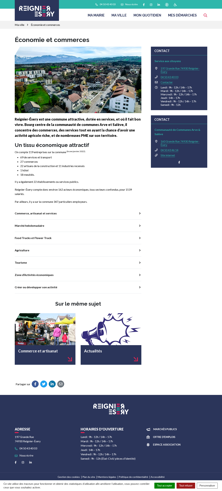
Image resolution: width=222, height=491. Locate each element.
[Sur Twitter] (43, 384)
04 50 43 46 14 (169, 150)
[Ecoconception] (167, 4)
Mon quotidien (147, 15)
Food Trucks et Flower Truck (33, 238)
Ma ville (119, 15)
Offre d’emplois (164, 436)
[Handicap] (175, 4)
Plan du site (88, 476)
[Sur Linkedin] (52, 384)
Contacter (167, 82)
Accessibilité (158, 476)
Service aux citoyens (168, 61)
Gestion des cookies (69, 476)
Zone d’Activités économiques (34, 274)
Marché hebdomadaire (29, 225)
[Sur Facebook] (35, 384)
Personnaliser (207, 485)
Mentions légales (107, 476)
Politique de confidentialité (133, 476)
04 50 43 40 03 (169, 77)
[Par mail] (60, 384)
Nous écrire (26, 455)
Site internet (168, 155)
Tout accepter (164, 485)
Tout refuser (186, 485)
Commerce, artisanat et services (36, 213)
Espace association (167, 444)
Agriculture (22, 250)
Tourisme (21, 262)
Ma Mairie (96, 15)
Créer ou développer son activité (36, 287)
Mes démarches (182, 15)
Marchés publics (165, 429)
